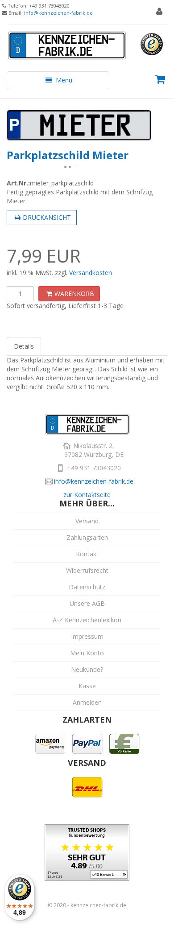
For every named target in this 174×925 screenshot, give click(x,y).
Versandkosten (90, 272)
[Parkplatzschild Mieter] (87, 125)
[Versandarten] (87, 786)
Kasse (87, 686)
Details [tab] (24, 346)
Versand (87, 521)
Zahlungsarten (87, 537)
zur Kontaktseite (87, 494)
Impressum (87, 636)
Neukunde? (87, 669)
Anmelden (87, 702)
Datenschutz (87, 587)
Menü (58, 82)
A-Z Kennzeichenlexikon (87, 620)
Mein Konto (87, 653)
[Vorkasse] (124, 743)
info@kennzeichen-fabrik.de (58, 12)
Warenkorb (74, 293)
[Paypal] (87, 743)
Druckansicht (47, 217)
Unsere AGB (87, 603)
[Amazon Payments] (50, 743)
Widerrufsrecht (87, 570)
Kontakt (87, 554)
